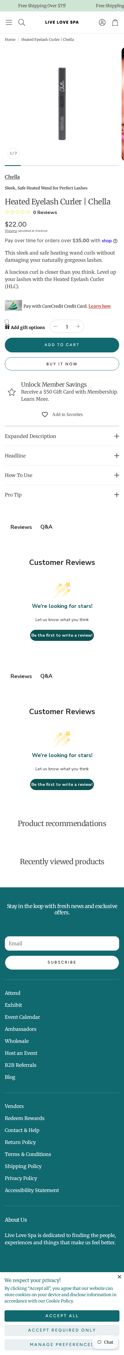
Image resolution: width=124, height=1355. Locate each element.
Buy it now (62, 364)
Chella (12, 177)
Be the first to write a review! (62, 635)
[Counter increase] (78, 326)
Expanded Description (30, 436)
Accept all (62, 1315)
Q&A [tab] (46, 526)
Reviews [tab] (21, 527)
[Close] (119, 1276)
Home (10, 39)
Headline (15, 456)
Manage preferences (62, 1344)
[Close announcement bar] (117, 4)
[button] (9, 22)
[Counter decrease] (55, 326)
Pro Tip (13, 495)
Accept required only (62, 1330)
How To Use (18, 475)
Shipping (11, 231)
